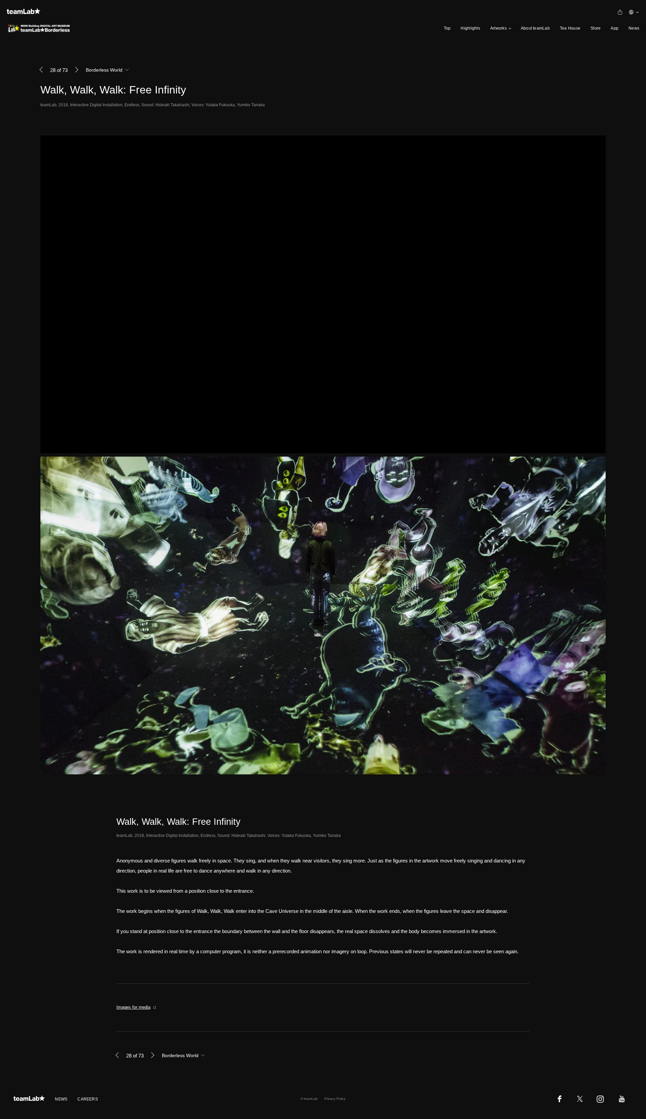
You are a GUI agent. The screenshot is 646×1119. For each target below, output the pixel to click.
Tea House (570, 28)
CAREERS (87, 1099)
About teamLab (535, 28)
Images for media (133, 1007)
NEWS (61, 1099)
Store (595, 28)
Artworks (498, 28)
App (614, 28)
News (634, 28)
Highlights (470, 28)
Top (447, 28)
